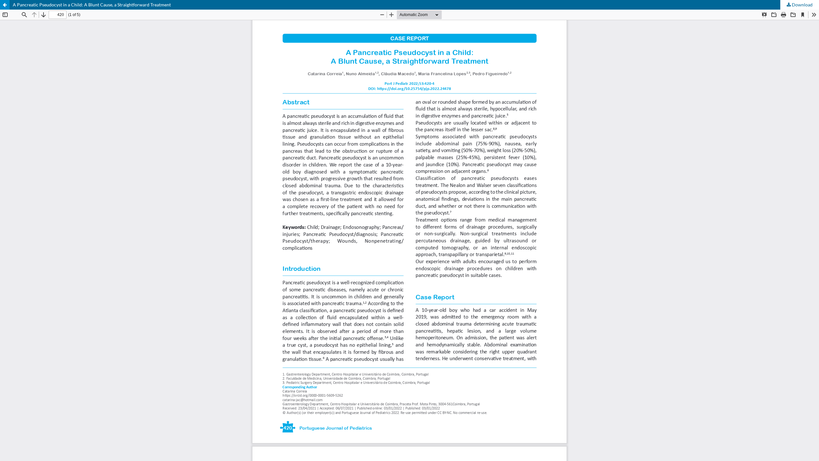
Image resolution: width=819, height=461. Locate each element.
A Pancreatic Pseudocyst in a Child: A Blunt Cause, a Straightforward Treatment (92, 4)
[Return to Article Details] (5, 5)
